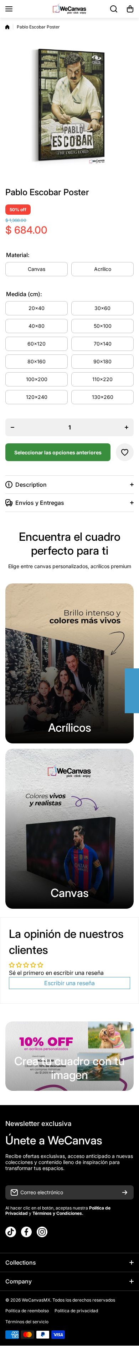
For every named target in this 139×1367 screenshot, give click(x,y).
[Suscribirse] (125, 1192)
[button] (130, 8)
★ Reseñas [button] (136, 690)
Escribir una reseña (69, 983)
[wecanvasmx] (69, 8)
